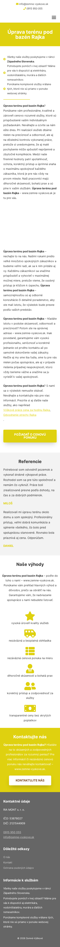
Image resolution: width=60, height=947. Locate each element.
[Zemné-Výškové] (21, 17)
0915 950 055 (34, 8)
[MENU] (55, 17)
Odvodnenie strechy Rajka (19, 415)
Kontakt (7, 862)
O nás (6, 857)
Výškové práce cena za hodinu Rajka (26, 410)
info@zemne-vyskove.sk (33, 4)
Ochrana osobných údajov (18, 867)
